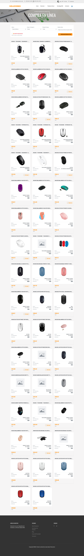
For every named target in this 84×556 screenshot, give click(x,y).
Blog (33, 531)
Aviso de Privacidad (36, 534)
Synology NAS (60, 6)
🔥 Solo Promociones (18, 33)
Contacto (67, 6)
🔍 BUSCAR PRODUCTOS (65, 34)
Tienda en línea (50, 6)
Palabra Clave (60, 27)
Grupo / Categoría (30, 27)
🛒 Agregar (69, 63)
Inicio (37, 6)
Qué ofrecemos (35, 526)
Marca (13, 27)
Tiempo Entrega (45, 27)
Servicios (42, 6)
